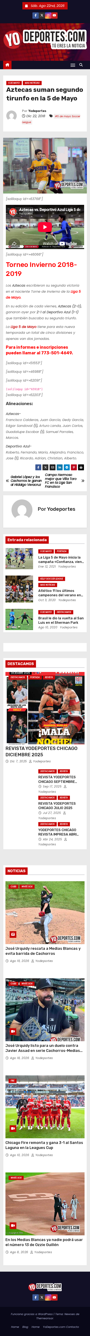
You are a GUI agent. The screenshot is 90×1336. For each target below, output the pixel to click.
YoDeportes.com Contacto (61, 1327)
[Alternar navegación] (72, 65)
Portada (62, 551)
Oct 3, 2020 (47, 600)
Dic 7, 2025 (19, 761)
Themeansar (44, 1318)
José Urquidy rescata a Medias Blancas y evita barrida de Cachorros (43, 951)
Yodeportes (37, 111)
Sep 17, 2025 (53, 786)
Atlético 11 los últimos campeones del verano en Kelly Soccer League (59, 595)
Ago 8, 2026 (19, 1252)
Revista (49, 677)
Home (15, 1327)
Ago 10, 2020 (47, 627)
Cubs (13, 886)
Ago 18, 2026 (20, 1058)
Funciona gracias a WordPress (32, 1314)
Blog (25, 1327)
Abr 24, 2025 (53, 839)
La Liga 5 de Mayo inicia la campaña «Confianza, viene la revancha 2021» (61, 561)
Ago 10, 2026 (20, 1155)
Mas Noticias (32, 82)
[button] (82, 64)
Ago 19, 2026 (20, 961)
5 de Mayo (14, 82)
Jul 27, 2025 (52, 813)
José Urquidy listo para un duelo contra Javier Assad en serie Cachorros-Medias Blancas (42, 1050)
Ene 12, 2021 (47, 566)
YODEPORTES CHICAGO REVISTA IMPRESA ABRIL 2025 (58, 834)
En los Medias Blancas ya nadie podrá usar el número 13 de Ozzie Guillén (44, 1242)
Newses (69, 1314)
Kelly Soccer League (51, 578)
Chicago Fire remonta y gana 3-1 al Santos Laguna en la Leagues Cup (44, 1145)
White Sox (27, 886)
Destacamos (64, 612)
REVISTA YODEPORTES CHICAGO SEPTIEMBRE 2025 (57, 781)
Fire (12, 1080)
